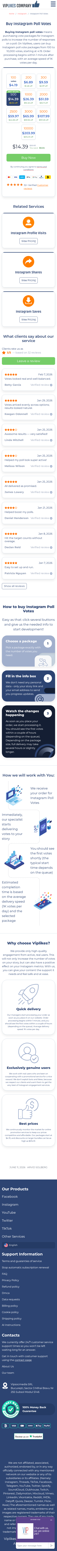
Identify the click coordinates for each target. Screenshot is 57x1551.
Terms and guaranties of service (22, 1261)
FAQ (4, 1273)
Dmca (6, 1293)
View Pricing (29, 241)
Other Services (13, 1236)
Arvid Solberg (37, 1167)
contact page (23, 1360)
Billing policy (10, 1305)
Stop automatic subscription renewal (25, 1267)
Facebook (10, 1196)
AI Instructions (11, 1324)
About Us (8, 1366)
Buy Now (28, 158)
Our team (8, 1372)
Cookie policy (10, 1312)
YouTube (9, 1212)
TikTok (7, 1228)
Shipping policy (12, 1318)
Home (11, 14)
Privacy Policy (10, 1280)
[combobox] (28, 1245)
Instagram (22, 14)
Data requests (11, 1299)
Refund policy (10, 1286)
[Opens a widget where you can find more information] (35, 1533)
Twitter (7, 1220)
